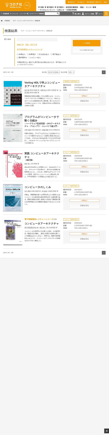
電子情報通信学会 (30, 227)
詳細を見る (84, 101)
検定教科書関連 (72, 7)
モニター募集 (91, 7)
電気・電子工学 (31, 45)
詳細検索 (7, 20)
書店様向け (71, 2)
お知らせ (60, 10)
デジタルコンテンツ (47, 10)
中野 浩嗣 (27, 130)
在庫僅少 (32, 54)
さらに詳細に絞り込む (87, 50)
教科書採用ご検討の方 (94, 2)
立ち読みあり (44, 54)
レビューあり (36, 57)
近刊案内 (60, 7)
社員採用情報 (72, 10)
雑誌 (82, 7)
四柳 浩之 (44, 90)
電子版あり (56, 54)
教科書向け (23, 57)
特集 (42, 7)
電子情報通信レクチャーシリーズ (29, 49)
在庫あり (22, 54)
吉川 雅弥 (27, 191)
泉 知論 (44, 191)
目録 (105, 2)
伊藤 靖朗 (45, 130)
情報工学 (20, 45)
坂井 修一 (27, 164)
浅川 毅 (26, 90)
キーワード (35, 13)
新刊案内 (50, 7)
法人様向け (81, 2)
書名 (42, 13)
